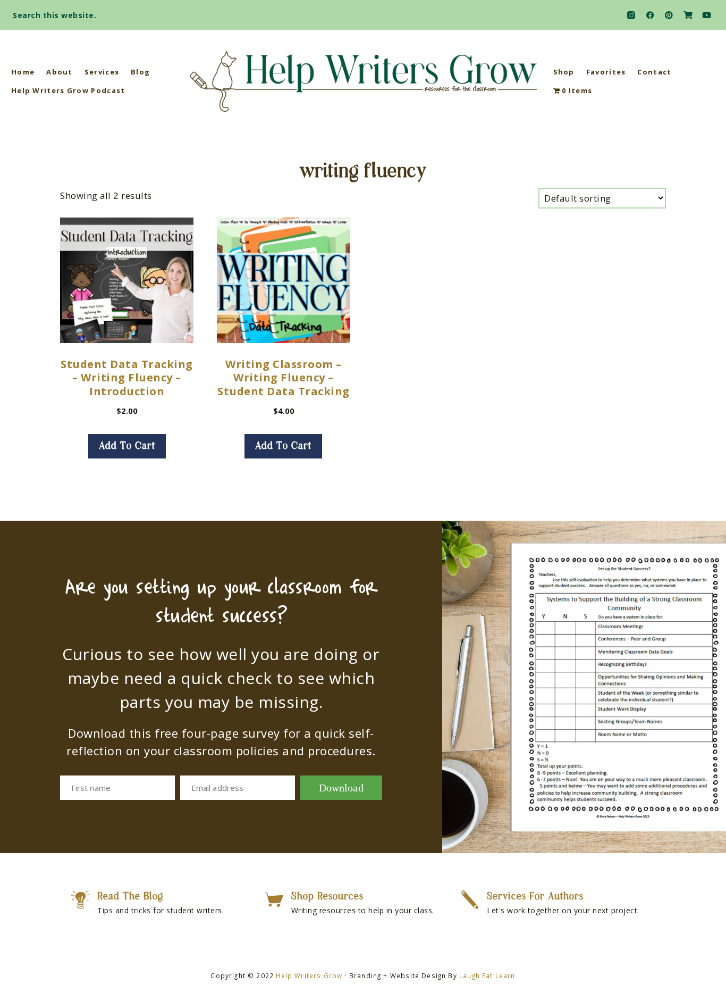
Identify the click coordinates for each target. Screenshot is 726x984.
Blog (140, 72)
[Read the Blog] (80, 899)
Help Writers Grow (309, 975)
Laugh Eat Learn (487, 975)
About (59, 72)
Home (23, 72)
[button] (708, 12)
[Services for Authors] (469, 899)
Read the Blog (130, 896)
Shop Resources (327, 896)
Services (102, 72)
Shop (564, 72)
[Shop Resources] (274, 899)
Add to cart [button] (127, 446)
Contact (654, 72)
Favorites (606, 72)
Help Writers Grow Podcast (68, 90)
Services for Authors (535, 896)
